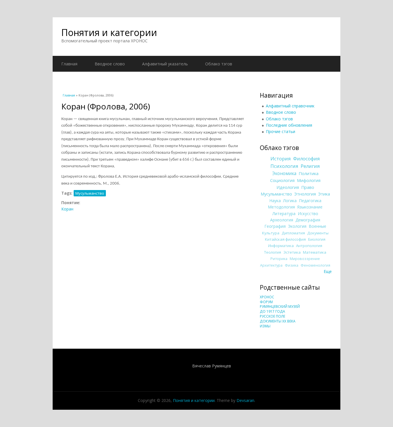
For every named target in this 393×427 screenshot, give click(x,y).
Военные (317, 226)
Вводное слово (110, 64)
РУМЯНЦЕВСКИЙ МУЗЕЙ (280, 306)
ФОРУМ (266, 301)
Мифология (308, 180)
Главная (69, 64)
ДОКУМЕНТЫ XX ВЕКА (277, 321)
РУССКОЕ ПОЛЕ (272, 316)
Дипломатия (293, 233)
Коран (67, 209)
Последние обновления (289, 125)
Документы (318, 233)
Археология (281, 220)
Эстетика (292, 252)
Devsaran (245, 400)
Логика (290, 200)
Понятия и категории (109, 32)
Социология (282, 180)
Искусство (308, 213)
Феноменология (315, 265)
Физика (291, 265)
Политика (308, 173)
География (275, 226)
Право (307, 187)
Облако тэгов (218, 64)
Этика (324, 194)
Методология (281, 207)
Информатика (281, 245)
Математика (314, 252)
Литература (283, 213)
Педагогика (310, 200)
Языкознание (310, 207)
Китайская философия (285, 239)
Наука (275, 200)
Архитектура (271, 265)
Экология (297, 226)
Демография (307, 220)
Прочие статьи (280, 131)
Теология (272, 252)
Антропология (309, 245)
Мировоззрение (305, 258)
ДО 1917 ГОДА (272, 311)
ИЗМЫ (265, 326)
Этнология (305, 194)
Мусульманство (89, 193)
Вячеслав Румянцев (211, 366)
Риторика (278, 258)
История (280, 158)
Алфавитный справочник (290, 106)
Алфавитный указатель (165, 64)
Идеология (287, 187)
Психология (284, 166)
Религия (310, 166)
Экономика (284, 173)
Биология (316, 239)
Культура (270, 233)
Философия (306, 158)
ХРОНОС (267, 297)
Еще (328, 271)
